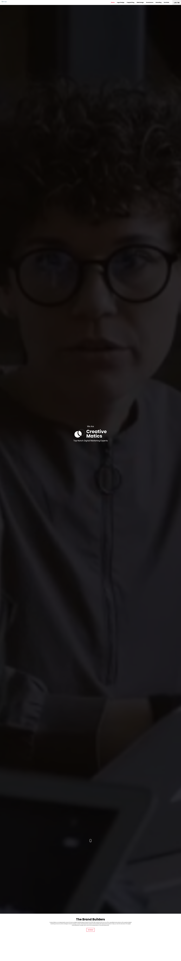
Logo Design (120, 2)
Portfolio (166, 2)
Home (113, 2)
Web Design (140, 2)
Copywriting (130, 2)
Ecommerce (149, 2)
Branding (158, 2)
